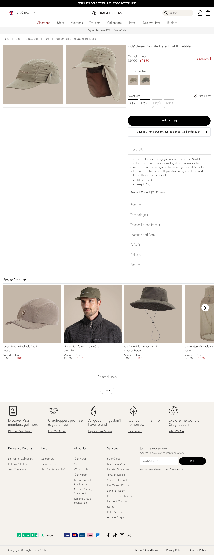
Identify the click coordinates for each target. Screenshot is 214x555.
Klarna (110, 506)
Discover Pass (151, 23)
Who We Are (176, 431)
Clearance (43, 23)
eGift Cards (113, 458)
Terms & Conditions (146, 550)
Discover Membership (20, 431)
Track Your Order (17, 469)
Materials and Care (142, 235)
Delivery (135, 255)
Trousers (94, 23)
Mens (60, 23)
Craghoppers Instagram (122, 535)
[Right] (205, 308)
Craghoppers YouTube (129, 535)
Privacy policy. (176, 469)
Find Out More (57, 431)
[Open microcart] (208, 13)
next (210, 30)
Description (137, 149)
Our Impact (135, 431)
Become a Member (118, 464)
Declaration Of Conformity (82, 482)
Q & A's (135, 245)
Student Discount (117, 480)
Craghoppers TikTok (115, 535)
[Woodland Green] (145, 79)
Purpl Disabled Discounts (121, 496)
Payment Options (117, 501)
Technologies (139, 215)
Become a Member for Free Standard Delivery (107, 30)
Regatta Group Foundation (82, 500)
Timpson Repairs (116, 474)
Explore (172, 23)
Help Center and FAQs (54, 469)
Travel (132, 23)
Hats (107, 390)
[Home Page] (107, 12)
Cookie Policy (198, 550)
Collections (114, 23)
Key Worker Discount (119, 485)
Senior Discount (116, 490)
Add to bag (169, 120)
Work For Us (81, 469)
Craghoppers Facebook (108, 535)
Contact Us (47, 458)
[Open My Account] (200, 13)
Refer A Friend (115, 512)
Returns (135, 265)
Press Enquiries (49, 464)
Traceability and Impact (145, 225)
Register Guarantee (118, 469)
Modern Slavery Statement (83, 491)
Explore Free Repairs (100, 431)
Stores (77, 464)
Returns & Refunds (18, 464)
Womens (77, 23)
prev (3, 30)
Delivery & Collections (20, 458)
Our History (80, 458)
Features (135, 205)
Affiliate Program (116, 517)
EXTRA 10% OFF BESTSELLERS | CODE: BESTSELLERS (107, 3)
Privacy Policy (174, 550)
